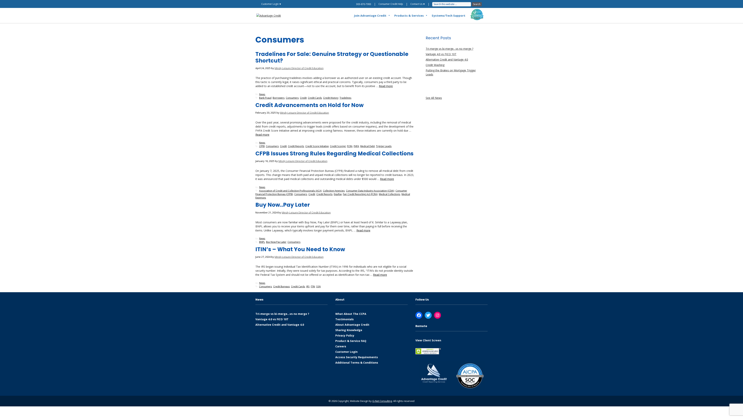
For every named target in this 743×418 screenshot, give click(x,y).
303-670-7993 (363, 4)
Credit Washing (435, 65)
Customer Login (346, 352)
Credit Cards (315, 97)
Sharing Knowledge (348, 330)
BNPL (262, 241)
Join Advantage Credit (370, 15)
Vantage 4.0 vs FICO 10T (441, 54)
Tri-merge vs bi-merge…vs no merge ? (449, 49)
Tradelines (345, 97)
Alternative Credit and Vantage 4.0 (447, 59)
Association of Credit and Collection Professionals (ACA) (290, 190)
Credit (303, 97)
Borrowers (279, 97)
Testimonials (344, 319)
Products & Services (409, 15)
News (262, 94)
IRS (308, 286)
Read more (386, 86)
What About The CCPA (350, 314)
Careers (340, 346)
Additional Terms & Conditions (356, 362)
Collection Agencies (334, 190)
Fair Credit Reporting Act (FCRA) (360, 194)
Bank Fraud (265, 97)
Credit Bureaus (281, 286)
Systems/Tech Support (448, 15)
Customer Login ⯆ (271, 4)
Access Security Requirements (356, 357)
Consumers (292, 97)
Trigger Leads (384, 146)
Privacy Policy (344, 335)
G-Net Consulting (382, 401)
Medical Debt (367, 146)
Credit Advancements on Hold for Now (309, 105)
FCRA (350, 146)
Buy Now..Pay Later (282, 205)
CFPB (262, 146)
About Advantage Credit (352, 324)
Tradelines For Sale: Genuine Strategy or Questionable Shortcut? (331, 57)
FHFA (356, 146)
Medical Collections (389, 194)
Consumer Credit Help (390, 4)
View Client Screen (428, 340)
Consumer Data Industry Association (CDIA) (370, 190)
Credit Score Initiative (317, 146)
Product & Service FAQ (350, 341)
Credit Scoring (338, 146)
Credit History (330, 97)
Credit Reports (296, 146)
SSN (318, 286)
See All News (434, 98)
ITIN (313, 286)
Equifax (338, 194)
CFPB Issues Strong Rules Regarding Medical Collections (334, 153)
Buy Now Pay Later (276, 241)
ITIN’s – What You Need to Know (300, 249)
